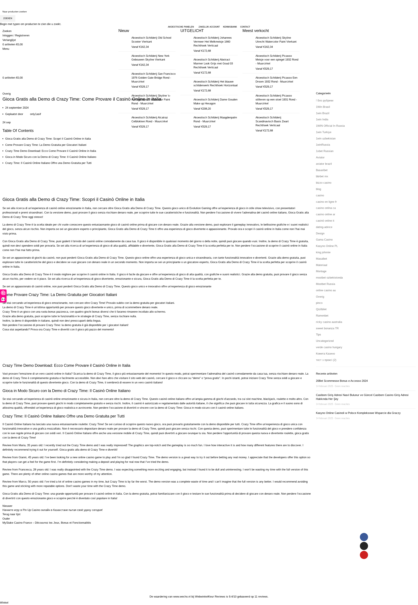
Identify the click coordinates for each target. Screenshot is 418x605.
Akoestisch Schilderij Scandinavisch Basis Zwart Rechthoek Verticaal (272, 121)
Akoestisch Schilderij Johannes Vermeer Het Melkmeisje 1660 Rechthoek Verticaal (212, 41)
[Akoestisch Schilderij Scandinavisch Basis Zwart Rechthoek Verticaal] (247, 124)
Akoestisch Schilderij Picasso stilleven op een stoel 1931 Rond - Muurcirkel (276, 99)
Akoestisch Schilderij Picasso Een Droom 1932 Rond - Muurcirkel (276, 79)
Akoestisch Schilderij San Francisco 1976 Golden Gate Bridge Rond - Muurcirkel (153, 77)
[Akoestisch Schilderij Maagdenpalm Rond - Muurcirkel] (185, 122)
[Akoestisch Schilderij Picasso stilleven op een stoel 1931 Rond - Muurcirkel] (247, 102)
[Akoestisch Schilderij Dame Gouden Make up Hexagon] (185, 104)
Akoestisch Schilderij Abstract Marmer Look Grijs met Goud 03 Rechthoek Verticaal (213, 63)
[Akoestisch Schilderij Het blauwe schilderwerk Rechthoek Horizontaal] (185, 86)
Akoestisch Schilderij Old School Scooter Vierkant (151, 39)
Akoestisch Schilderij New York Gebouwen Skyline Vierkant (150, 57)
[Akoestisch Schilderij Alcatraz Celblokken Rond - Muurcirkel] (123, 122)
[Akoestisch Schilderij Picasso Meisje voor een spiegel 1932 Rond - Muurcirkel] (247, 62)
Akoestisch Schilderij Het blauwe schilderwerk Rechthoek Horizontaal (215, 83)
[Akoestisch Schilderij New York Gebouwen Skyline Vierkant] (123, 60)
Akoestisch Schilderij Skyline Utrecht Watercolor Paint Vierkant (276, 39)
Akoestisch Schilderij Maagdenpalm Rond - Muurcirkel (215, 119)
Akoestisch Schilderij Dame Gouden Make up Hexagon (215, 101)
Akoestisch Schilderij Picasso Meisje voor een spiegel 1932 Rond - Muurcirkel (277, 59)
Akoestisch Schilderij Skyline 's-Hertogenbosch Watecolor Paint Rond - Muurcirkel (151, 99)
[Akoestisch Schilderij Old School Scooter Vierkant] (123, 42)
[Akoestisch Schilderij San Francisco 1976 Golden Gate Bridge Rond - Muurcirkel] (123, 80)
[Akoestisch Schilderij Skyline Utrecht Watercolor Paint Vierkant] (247, 42)
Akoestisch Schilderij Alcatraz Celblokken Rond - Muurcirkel (149, 119)
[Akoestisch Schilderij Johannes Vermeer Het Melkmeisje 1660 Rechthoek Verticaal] (185, 44)
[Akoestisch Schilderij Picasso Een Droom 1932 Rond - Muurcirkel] (247, 82)
